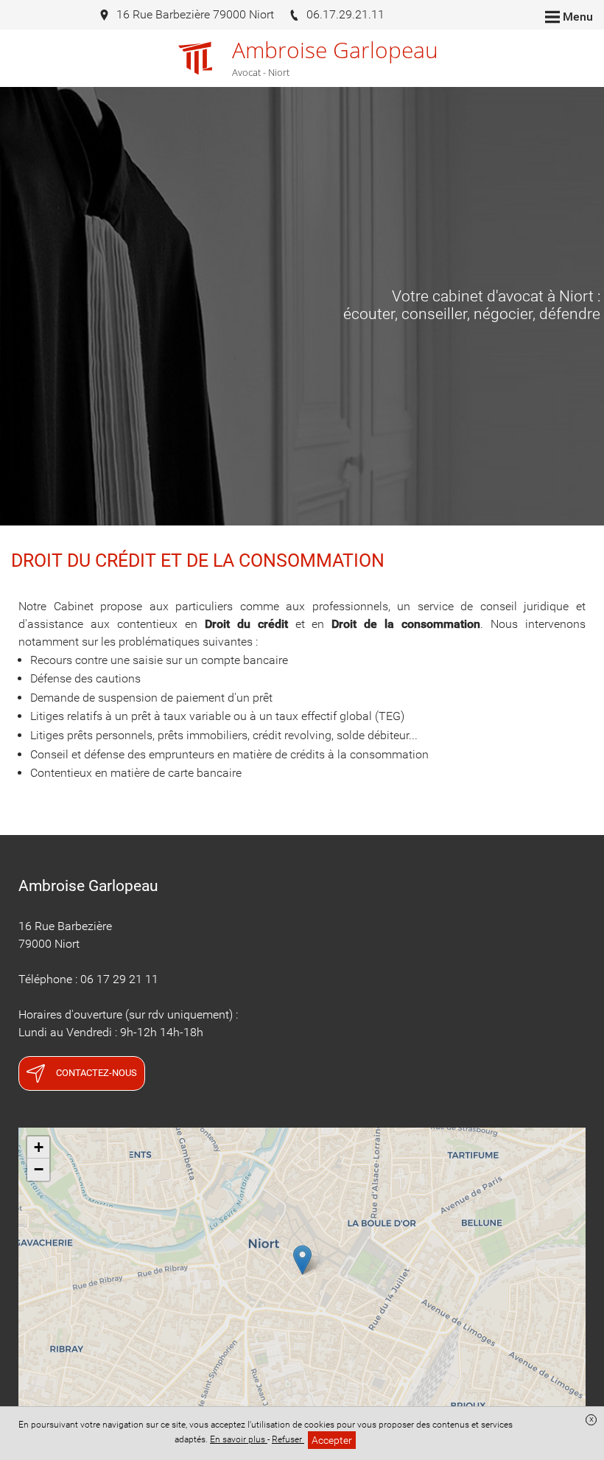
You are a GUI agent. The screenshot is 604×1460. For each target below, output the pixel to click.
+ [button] (38, 1147)
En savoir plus (238, 1439)
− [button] (38, 1169)
